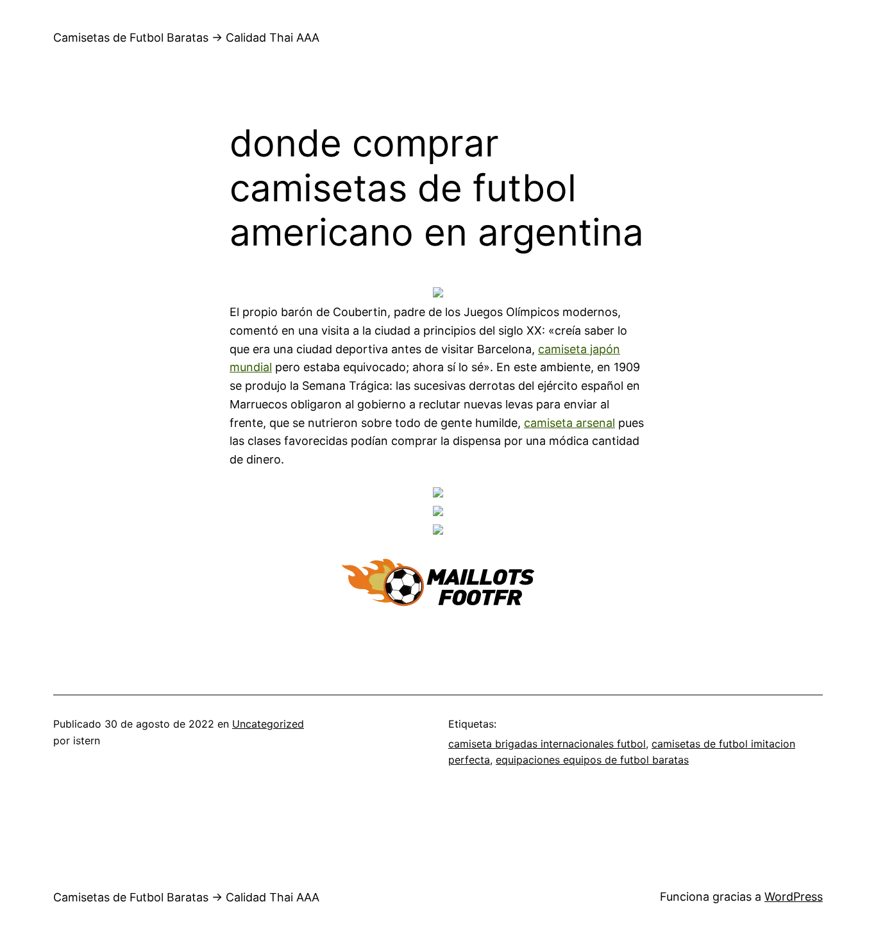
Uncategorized (268, 723)
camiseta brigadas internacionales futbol (547, 743)
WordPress (793, 896)
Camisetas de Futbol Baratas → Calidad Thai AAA (186, 37)
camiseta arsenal (569, 423)
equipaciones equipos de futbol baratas (592, 759)
